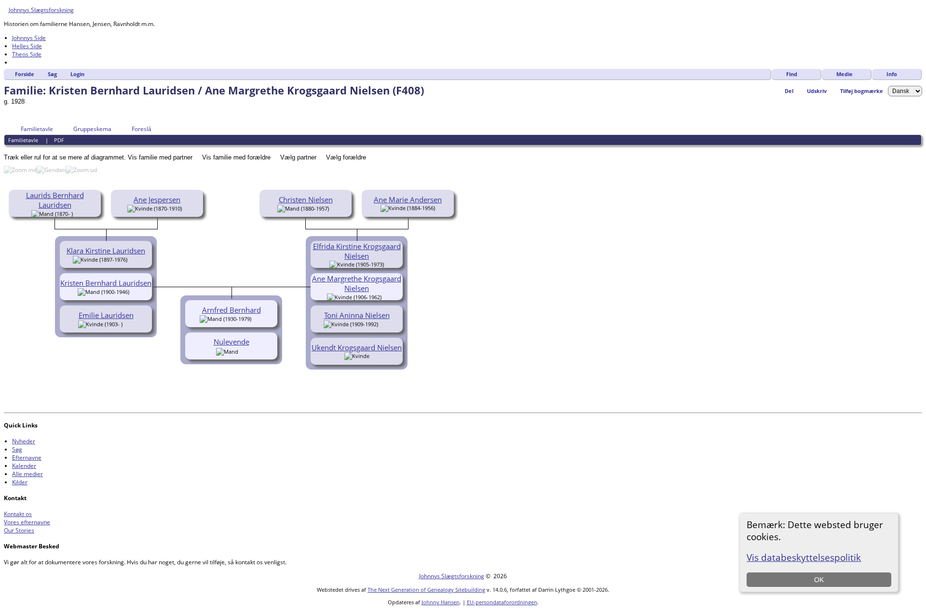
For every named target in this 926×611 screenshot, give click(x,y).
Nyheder (23, 441)
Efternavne (26, 457)
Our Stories (19, 530)
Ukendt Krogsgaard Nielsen (357, 347)
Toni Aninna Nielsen (357, 315)
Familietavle (37, 129)
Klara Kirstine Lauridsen (106, 250)
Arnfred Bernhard (231, 310)
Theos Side (26, 54)
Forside (24, 74)
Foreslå (141, 129)
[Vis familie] (134, 259)
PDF (59, 140)
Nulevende (231, 341)
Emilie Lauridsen (106, 315)
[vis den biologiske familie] (76, 213)
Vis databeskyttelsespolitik (804, 557)
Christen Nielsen (306, 199)
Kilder (19, 482)
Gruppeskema (92, 129)
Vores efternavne (27, 522)
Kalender (24, 466)
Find (791, 74)
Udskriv (817, 90)
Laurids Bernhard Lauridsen (55, 200)
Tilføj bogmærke (861, 90)
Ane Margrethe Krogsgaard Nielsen (356, 283)
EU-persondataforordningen (502, 602)
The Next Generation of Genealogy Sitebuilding (426, 589)
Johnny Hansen (441, 602)
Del (789, 90)
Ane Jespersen (157, 199)
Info (891, 74)
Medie (844, 74)
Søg (52, 74)
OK (819, 580)
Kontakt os (18, 514)
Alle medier (27, 474)
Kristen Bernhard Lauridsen (105, 283)
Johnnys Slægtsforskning (41, 10)
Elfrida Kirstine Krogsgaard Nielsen (357, 251)
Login (77, 74)
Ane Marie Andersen (408, 199)
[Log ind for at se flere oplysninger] (243, 351)
